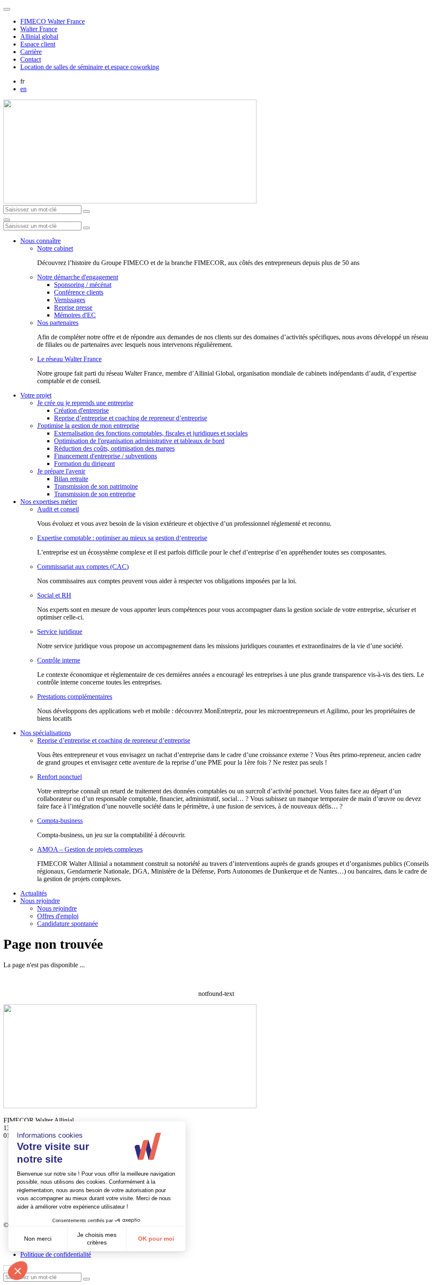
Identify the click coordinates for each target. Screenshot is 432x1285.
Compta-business (60, 820)
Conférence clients (78, 292)
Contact (30, 59)
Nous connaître (40, 240)
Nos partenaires (57, 322)
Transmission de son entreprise (94, 494)
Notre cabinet (55, 248)
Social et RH (54, 595)
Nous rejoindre (40, 900)
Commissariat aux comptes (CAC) (83, 566)
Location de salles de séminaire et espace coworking (89, 66)
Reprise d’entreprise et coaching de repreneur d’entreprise (130, 418)
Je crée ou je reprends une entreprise (85, 402)
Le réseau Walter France (69, 359)
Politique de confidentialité (55, 1254)
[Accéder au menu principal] (6, 220)
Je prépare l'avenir (61, 471)
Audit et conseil (58, 509)
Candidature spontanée (67, 923)
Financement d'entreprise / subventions (105, 456)
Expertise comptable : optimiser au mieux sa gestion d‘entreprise (122, 537)
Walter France (38, 28)
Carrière (31, 51)
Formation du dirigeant (84, 463)
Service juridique (59, 631)
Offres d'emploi (57, 916)
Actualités (33, 893)
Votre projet (35, 395)
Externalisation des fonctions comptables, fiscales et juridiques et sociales (151, 433)
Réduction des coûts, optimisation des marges (114, 448)
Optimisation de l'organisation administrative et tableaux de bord (139, 440)
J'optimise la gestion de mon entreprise (88, 425)
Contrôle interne (58, 660)
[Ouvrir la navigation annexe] (6, 9)
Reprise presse (73, 307)
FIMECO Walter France (52, 21)
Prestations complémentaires (74, 696)
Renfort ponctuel (59, 776)
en (23, 88)
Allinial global (39, 36)
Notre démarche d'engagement (77, 277)
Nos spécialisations (45, 732)
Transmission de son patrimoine (96, 486)
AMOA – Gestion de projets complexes (90, 849)
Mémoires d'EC (75, 315)
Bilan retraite (71, 478)
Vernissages (69, 299)
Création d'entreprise (81, 410)
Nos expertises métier (48, 501)
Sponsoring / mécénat (82, 284)
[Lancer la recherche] (86, 211)
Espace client (37, 44)
